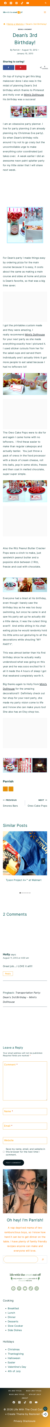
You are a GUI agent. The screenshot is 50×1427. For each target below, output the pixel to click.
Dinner (12, 1317)
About (25, 1398)
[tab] (20, 892)
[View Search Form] (45, 3)
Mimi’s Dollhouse (34, 94)
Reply (8, 973)
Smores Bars (10, 803)
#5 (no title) (15, 1391)
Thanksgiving (16, 1353)
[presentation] (25, 853)
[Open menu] (45, 12)
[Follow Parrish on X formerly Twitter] (10, 789)
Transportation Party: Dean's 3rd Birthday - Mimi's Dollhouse (22, 997)
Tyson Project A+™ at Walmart (23, 880)
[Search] (42, 1259)
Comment (11, 1064)
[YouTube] (27, 3)
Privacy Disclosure (25, 1421)
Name (8, 1111)
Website (9, 1140)
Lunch (11, 1312)
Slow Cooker (15, 1325)
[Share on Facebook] (8, 67)
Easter (11, 1362)
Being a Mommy (25, 29)
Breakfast (13, 1308)
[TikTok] (22, 3)
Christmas (14, 1349)
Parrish (16, 50)
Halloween (14, 1358)
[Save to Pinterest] (20, 67)
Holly (6, 954)
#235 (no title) (17, 1394)
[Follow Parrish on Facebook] (5, 789)
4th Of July (35, 1394)
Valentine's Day (17, 1366)
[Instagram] (10, 3)
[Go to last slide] (7, 861)
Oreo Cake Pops (37, 803)
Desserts (13, 1321)
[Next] (43, 861)
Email (8, 1125)
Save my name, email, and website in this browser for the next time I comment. (25, 1152)
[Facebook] (5, 3)
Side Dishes (15, 1330)
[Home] (4, 24)
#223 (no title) (34, 1391)
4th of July (14, 1371)
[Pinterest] (16, 3)
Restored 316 (37, 1414)
